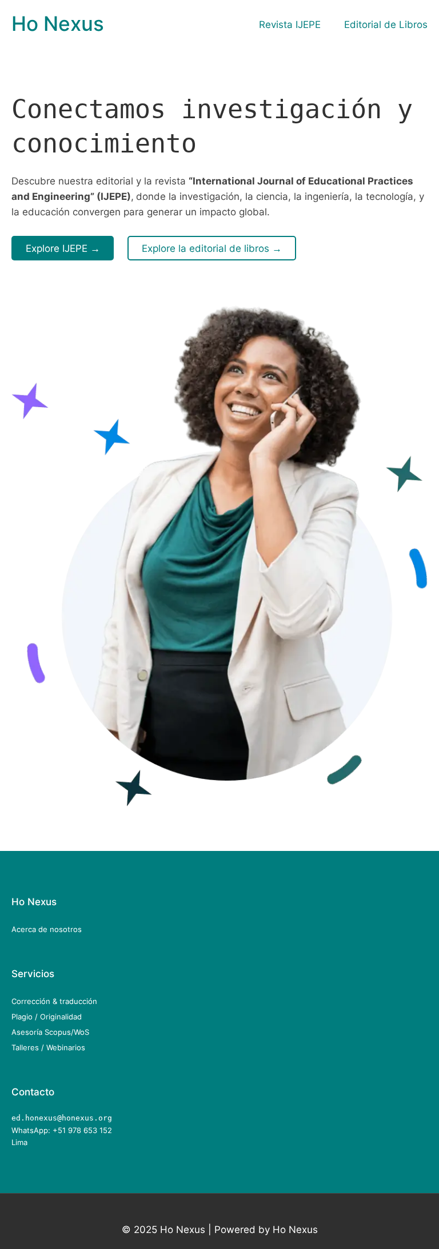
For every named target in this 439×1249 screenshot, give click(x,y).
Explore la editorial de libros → (212, 248)
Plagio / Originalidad (46, 1016)
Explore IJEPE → (63, 248)
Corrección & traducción (54, 1001)
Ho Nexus (57, 23)
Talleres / (28, 1047)
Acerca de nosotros (46, 929)
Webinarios (65, 1047)
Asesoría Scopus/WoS (50, 1032)
